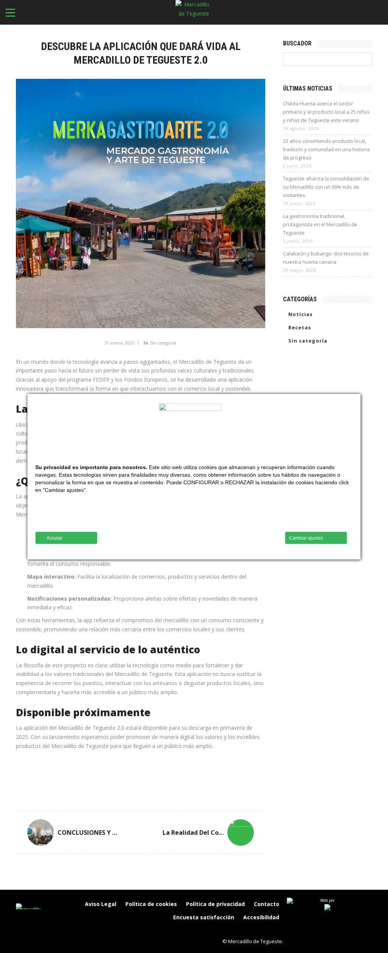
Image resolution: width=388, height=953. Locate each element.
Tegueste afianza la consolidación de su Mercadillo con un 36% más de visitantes (326, 187)
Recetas (299, 327)
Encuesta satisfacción (203, 917)
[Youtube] (275, 930)
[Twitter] (259, 930)
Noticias (300, 314)
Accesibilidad (261, 917)
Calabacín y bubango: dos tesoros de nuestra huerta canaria (326, 257)
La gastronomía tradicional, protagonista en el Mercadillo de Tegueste (320, 224)
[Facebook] (227, 930)
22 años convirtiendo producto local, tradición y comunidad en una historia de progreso (326, 149)
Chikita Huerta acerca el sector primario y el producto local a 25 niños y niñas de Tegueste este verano (326, 112)
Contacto (266, 904)
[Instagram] (243, 930)
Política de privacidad (215, 904)
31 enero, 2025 (119, 343)
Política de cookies (151, 904)
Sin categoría (163, 343)
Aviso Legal (100, 904)
